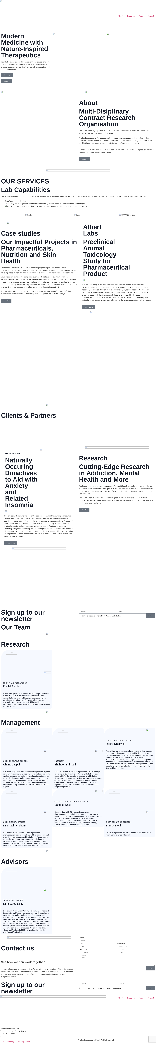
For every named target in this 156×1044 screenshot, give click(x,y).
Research (131, 16)
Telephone (121, 943)
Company (83, 949)
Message (82, 955)
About (120, 16)
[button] (3, 203)
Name (81, 937)
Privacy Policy (24, 1041)
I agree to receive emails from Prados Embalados (101, 616)
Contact (150, 16)
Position (120, 949)
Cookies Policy (8, 1041)
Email (81, 943)
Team (141, 16)
